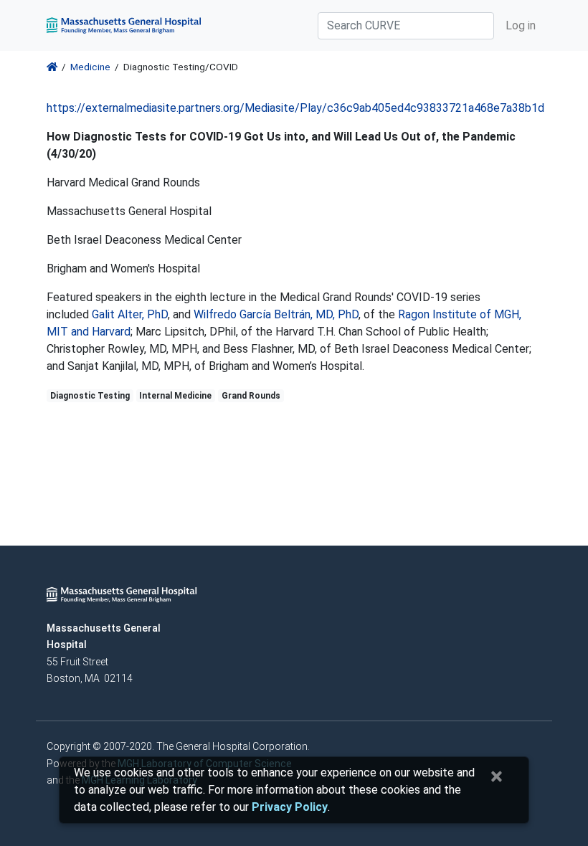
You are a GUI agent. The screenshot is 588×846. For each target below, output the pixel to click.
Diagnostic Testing (90, 396)
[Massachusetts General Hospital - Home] (122, 593)
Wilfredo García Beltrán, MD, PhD (276, 314)
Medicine (90, 66)
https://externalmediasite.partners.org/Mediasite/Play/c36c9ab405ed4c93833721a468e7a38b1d (295, 108)
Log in (521, 25)
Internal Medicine (175, 396)
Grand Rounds (251, 396)
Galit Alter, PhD (130, 314)
